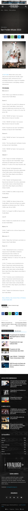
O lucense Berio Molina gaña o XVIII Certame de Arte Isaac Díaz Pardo (20, 324)
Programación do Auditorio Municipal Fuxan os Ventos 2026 (17, 336)
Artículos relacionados (7, 331)
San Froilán (6, 74)
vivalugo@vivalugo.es (11, 487)
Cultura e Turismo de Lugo (13, 305)
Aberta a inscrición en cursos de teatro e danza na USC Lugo (7, 324)
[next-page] (5, 371)
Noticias (6, 10)
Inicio (2, 10)
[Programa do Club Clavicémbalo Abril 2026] (5, 350)
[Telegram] (19, 36)
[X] (8, 36)
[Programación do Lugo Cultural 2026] (5, 343)
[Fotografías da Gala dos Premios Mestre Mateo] (5, 399)
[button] (2, 7)
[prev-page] (2, 371)
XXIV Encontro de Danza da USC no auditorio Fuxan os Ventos (17, 365)
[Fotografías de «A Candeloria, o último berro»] (5, 392)
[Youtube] (21, 497)
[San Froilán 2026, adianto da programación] (5, 419)
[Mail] (14, 497)
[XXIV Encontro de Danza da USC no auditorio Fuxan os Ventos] (5, 365)
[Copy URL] (22, 36)
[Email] (15, 36)
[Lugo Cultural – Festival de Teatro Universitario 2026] (5, 358)
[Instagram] (10, 497)
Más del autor (18, 331)
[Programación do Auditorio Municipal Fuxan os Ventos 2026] (5, 336)
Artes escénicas (12, 10)
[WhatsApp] (12, 36)
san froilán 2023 (5, 307)
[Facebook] (5, 36)
